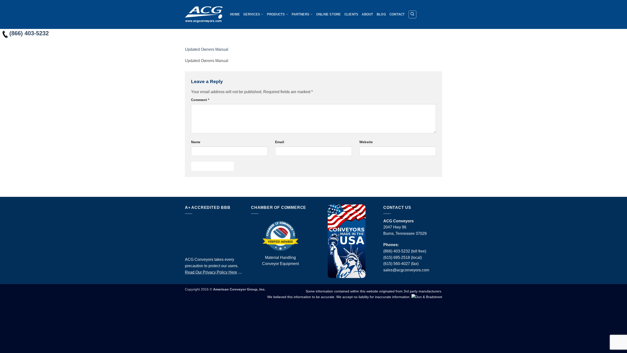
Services (251, 14)
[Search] (412, 14)
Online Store (328, 14)
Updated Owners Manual (206, 49)
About (367, 14)
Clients (351, 14)
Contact (397, 14)
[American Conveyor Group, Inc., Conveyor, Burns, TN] (214, 234)
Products (276, 14)
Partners (300, 14)
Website (366, 142)
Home (235, 14)
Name (195, 142)
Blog (381, 14)
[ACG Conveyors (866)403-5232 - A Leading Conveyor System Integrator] (204, 14)
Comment (200, 100)
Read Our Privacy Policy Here (211, 272)
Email (279, 142)
